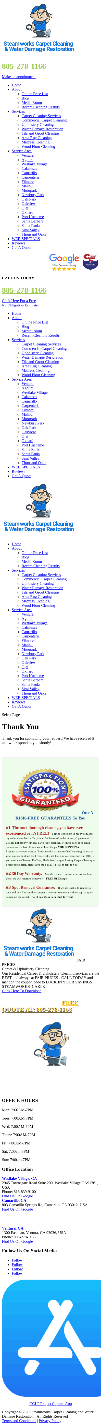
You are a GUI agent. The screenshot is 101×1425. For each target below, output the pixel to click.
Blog (25, 98)
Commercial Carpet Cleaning (44, 120)
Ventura (28, 155)
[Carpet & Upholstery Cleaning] (39, 960)
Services (18, 111)
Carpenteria (30, 177)
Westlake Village (35, 164)
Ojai (25, 208)
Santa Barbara (32, 221)
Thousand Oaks (34, 234)
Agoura (27, 160)
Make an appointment (19, 77)
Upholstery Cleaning (38, 124)
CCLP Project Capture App (50, 1404)
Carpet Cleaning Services (41, 116)
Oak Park (29, 199)
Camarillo (29, 173)
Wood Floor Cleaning (38, 146)
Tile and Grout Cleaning (40, 133)
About (17, 89)
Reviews (18, 243)
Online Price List (35, 94)
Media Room (32, 103)
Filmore (28, 182)
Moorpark (29, 190)
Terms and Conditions (19, 1421)
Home (16, 85)
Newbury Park (33, 195)
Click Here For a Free (20, 303)
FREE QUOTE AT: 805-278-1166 (40, 1006)
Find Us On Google (17, 1196)
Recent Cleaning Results (41, 107)
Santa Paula (31, 225)
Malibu (27, 186)
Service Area (22, 151)
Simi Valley (30, 230)
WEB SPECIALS (26, 239)
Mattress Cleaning (36, 142)
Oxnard (27, 212)
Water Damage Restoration (42, 129)
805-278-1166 (24, 290)
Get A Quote (21, 247)
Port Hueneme (33, 217)
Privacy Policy (50, 1421)
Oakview (29, 204)
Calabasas (29, 168)
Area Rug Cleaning (37, 138)
